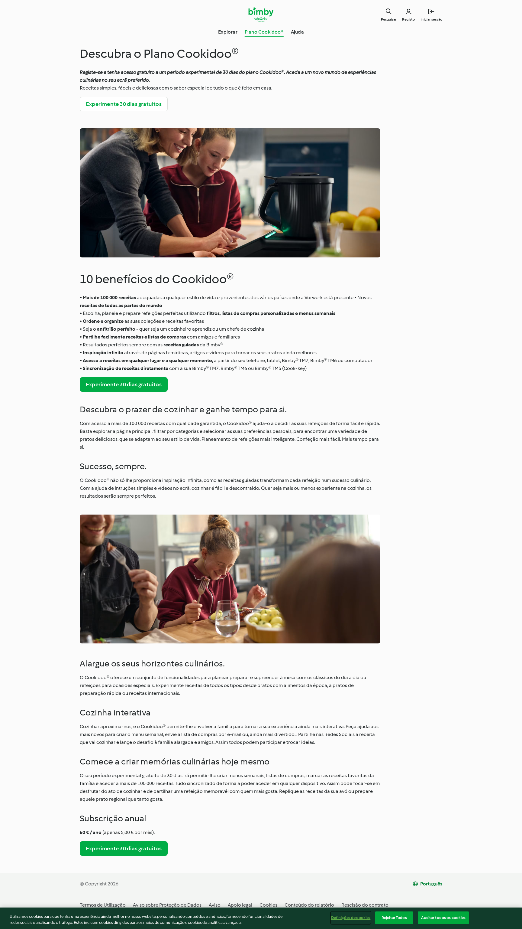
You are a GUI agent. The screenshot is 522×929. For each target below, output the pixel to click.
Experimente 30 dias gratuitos (124, 104)
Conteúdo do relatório (309, 905)
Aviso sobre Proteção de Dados (167, 905)
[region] (261, 918)
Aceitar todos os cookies (443, 917)
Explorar (227, 32)
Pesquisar (388, 19)
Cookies (268, 905)
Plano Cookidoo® (264, 32)
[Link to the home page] (261, 14)
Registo (408, 19)
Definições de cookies (351, 917)
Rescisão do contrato (364, 905)
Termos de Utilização (103, 905)
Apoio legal (240, 905)
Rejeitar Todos (394, 917)
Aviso (215, 905)
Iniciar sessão (431, 19)
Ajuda (297, 32)
